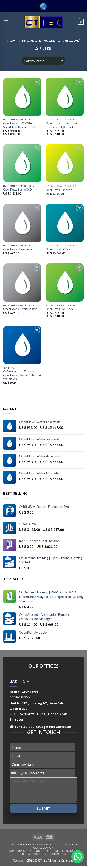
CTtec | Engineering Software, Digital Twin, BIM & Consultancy (43, 846)
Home (12, 40)
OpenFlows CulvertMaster (20, 309)
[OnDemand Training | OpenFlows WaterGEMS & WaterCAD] (22, 345)
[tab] (13, 681)
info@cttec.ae (60, 726)
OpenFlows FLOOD (58, 249)
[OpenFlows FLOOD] (65, 223)
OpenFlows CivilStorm (60, 309)
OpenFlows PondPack (59, 189)
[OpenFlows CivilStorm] (65, 282)
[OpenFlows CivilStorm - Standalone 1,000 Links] (65, 97)
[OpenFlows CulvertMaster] (22, 282)
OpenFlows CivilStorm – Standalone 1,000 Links (65, 125)
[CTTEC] (43, 22)
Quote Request (47, 850)
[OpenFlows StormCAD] (22, 163)
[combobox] (14, 773)
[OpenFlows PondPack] (65, 163)
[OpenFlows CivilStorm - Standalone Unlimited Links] (22, 97)
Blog (26, 853)
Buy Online (25, 850)
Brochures (69, 850)
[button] (77, 856)
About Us (39, 853)
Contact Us (57, 853)
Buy (12, 850)
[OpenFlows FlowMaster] (22, 223)
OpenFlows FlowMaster (18, 249)
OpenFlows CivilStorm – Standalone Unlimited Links (22, 125)
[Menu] (5, 22)
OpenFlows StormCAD (17, 189)
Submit (43, 808)
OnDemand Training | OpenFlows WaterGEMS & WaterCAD (22, 375)
